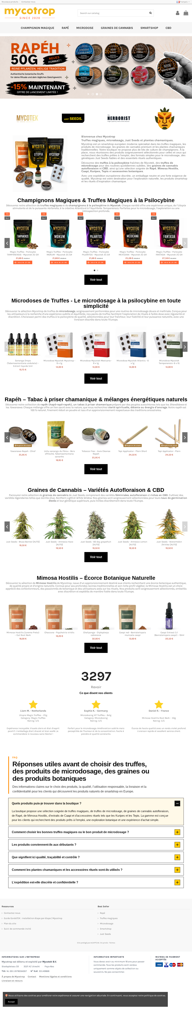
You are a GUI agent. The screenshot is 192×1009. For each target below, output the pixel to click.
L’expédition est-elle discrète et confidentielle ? (45, 882)
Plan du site (10, 923)
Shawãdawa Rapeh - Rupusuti (59, 451)
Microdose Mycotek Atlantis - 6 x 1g (133, 362)
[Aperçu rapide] (23, 248)
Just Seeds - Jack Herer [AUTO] (96, 541)
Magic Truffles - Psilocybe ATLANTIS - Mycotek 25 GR (169, 253)
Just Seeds (105, 934)
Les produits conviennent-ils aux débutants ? (44, 844)
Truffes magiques (109, 918)
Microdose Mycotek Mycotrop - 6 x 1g (59, 362)
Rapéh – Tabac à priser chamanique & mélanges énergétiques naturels (96, 399)
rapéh (44, 404)
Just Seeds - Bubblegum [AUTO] (132, 541)
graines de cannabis (55, 495)
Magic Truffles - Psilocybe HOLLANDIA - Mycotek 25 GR (96, 253)
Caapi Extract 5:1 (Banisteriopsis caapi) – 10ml (169, 633)
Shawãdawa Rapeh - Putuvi (132, 451)
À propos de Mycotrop (13, 976)
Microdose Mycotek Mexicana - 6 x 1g (96, 362)
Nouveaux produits (10, 2)
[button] (94, 270)
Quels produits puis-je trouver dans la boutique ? (46, 803)
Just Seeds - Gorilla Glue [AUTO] (23, 541)
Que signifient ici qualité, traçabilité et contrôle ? (46, 857)
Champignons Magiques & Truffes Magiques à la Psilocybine (96, 200)
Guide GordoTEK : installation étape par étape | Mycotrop (33, 918)
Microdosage (106, 923)
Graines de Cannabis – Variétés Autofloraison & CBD (96, 490)
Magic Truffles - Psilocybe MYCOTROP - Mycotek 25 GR (59, 253)
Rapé (102, 913)
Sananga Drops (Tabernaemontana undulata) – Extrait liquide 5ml (23, 363)
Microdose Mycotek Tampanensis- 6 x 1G (169, 362)
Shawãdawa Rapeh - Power (169, 451)
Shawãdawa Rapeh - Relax (95, 451)
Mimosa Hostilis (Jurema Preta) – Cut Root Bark (23, 633)
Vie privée (104, 943)
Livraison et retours (12, 980)
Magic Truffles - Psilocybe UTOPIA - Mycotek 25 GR (23, 253)
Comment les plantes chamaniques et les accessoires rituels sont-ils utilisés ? (67, 869)
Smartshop (105, 928)
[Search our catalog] (150, 13)
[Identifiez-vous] (178, 13)
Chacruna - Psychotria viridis (59, 632)
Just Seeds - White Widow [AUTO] (59, 543)
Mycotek (115, 205)
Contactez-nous (28, 2)
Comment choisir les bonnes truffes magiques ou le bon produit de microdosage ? (70, 832)
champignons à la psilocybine (87, 205)
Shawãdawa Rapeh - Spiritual (23, 451)
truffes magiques (51, 205)
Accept (11, 1001)
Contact (32, 976)
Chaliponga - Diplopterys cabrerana (96, 633)
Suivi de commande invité (17, 928)
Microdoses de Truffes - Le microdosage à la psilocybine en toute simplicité (96, 303)
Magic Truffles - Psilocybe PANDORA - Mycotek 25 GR (132, 253)
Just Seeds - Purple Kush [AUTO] (169, 541)
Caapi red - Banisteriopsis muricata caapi (132, 633)
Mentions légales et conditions (55, 976)
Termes (112, 943)
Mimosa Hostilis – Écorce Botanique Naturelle (96, 578)
